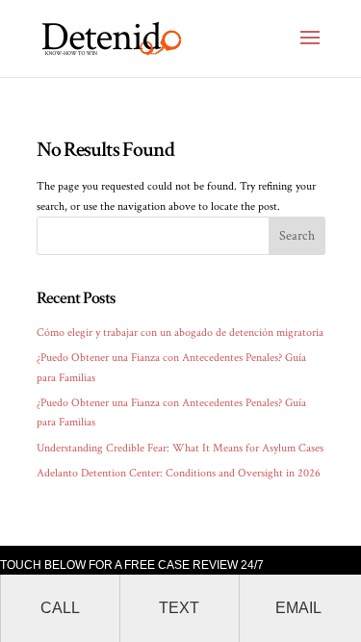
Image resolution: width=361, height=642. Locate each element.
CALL (60, 608)
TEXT (179, 608)
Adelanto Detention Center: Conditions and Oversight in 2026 (179, 473)
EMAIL (298, 608)
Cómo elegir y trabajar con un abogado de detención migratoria (180, 332)
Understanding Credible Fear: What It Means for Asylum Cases (180, 448)
